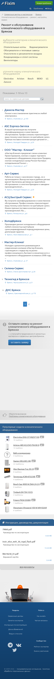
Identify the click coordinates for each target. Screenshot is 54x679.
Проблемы (38, 8)
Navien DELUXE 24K (22, 461)
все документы (27, 566)
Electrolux (9, 78)
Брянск (39, 14)
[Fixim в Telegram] (10, 645)
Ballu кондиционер (21, 453)
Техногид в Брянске (16, 279)
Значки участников (41, 651)
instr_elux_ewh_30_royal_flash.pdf (18, 541)
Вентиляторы (11, 60)
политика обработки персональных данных (27, 670)
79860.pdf (7, 529)
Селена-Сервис (14, 268)
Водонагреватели (38, 47)
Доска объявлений (15, 629)
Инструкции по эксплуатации (15, 625)
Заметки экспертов (15, 620)
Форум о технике (15, 634)
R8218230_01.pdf (10, 553)
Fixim (10, 3)
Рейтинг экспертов (41, 646)
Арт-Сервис (11, 173)
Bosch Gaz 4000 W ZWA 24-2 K (26, 484)
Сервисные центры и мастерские (18, 14)
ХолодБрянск (12, 221)
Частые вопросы (41, 620)
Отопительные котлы (15, 47)
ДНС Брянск (13, 290)
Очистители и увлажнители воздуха (23, 53)
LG (47, 78)
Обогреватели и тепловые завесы (21, 50)
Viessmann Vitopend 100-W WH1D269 (30, 507)
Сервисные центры (15, 616)
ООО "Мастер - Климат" (19, 149)
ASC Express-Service (16, 126)
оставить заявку (19, 342)
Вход (49, 8)
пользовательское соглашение (29, 669)
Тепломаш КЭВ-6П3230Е (24, 476)
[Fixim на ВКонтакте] (18, 645)
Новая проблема (44, 3)
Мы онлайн (41, 616)
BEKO (40, 78)
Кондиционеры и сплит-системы (21, 56)
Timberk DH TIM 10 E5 (23, 492)
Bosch (31, 78)
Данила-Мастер (14, 110)
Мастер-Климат (14, 242)
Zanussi (7, 81)
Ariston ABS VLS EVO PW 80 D (26, 445)
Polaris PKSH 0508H (22, 500)
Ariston (20, 78)
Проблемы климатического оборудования (27, 416)
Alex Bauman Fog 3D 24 (23, 469)
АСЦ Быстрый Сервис (18, 197)
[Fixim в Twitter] (14, 650)
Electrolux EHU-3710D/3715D (26, 437)
